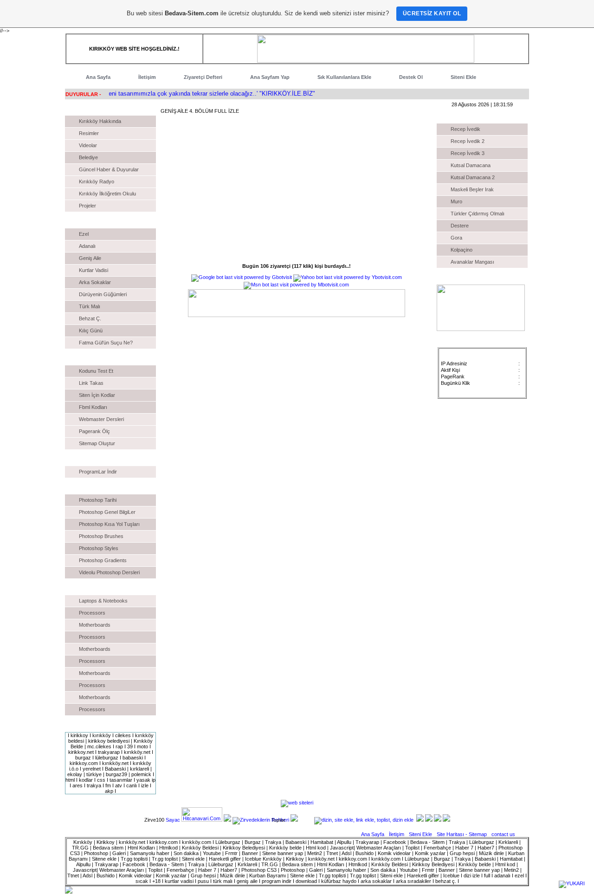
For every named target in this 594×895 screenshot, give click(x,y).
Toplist (278, 820)
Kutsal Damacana (471, 165)
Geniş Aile (90, 258)
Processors (92, 613)
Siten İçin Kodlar (97, 395)
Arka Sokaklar (95, 282)
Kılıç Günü (91, 330)
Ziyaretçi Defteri (203, 77)
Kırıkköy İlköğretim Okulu (107, 193)
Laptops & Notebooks (103, 600)
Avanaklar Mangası (472, 262)
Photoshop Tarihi (97, 500)
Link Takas (91, 383)
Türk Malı (89, 306)
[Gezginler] (227, 820)
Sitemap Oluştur (97, 443)
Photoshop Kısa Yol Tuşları (109, 524)
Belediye (88, 157)
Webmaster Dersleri (101, 419)
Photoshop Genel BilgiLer (107, 512)
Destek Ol (411, 77)
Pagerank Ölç (94, 431)
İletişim (147, 77)
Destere (460, 225)
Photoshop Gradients (103, 560)
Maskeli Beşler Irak (472, 189)
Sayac (173, 820)
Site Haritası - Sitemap (462, 834)
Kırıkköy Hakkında (100, 121)
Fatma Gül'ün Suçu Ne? (106, 342)
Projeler (87, 205)
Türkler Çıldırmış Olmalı (477, 213)
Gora (456, 237)
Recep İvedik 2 (467, 141)
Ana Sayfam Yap (270, 77)
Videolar (88, 145)
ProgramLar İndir (98, 471)
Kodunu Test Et (96, 371)
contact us (503, 834)
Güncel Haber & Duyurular (109, 169)
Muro (456, 201)
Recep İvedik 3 (467, 153)
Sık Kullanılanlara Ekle (344, 77)
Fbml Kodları (93, 407)
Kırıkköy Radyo (96, 181)
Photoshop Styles (98, 548)
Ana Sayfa (98, 77)
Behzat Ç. (90, 318)
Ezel (84, 234)
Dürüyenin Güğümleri (103, 294)
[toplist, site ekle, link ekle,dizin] (363, 820)
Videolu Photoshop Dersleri (109, 572)
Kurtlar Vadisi (93, 270)
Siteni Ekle (463, 77)
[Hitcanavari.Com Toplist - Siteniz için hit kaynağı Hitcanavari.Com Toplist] (201, 820)
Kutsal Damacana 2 (473, 177)
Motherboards (94, 625)
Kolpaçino (461, 250)
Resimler (89, 133)
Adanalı (87, 246)
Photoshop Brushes (101, 536)
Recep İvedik (465, 129)
